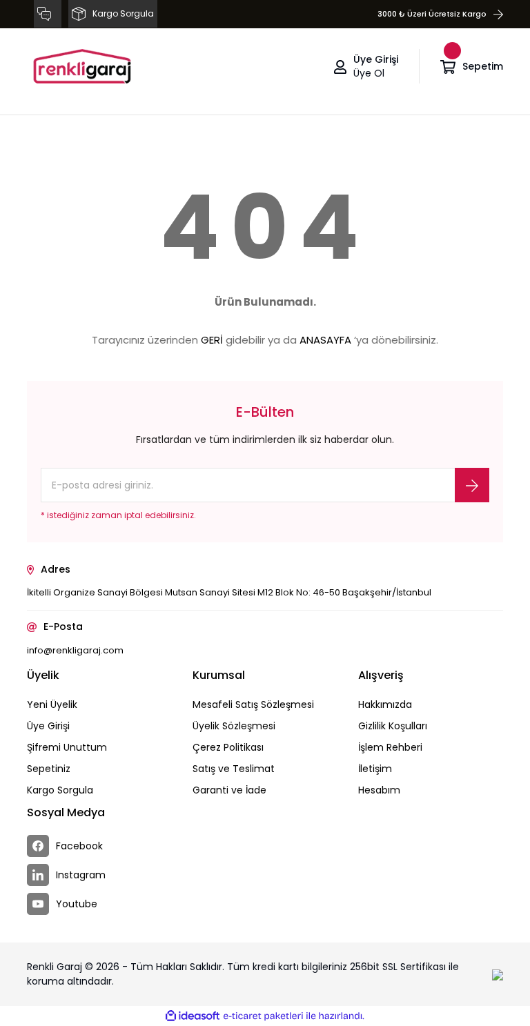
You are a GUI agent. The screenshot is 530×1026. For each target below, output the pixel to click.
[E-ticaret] (263, 1016)
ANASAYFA (325, 340)
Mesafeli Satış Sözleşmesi (253, 704)
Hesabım (379, 790)
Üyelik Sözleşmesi (234, 726)
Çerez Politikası (228, 747)
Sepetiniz (48, 769)
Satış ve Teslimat (234, 769)
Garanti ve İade (229, 790)
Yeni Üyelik (52, 704)
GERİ (212, 340)
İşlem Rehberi (390, 747)
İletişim (375, 769)
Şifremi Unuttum (67, 747)
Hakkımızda (385, 704)
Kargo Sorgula (60, 790)
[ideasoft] (192, 1016)
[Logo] (82, 66)
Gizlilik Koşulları (392, 726)
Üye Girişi (48, 726)
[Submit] (472, 485)
